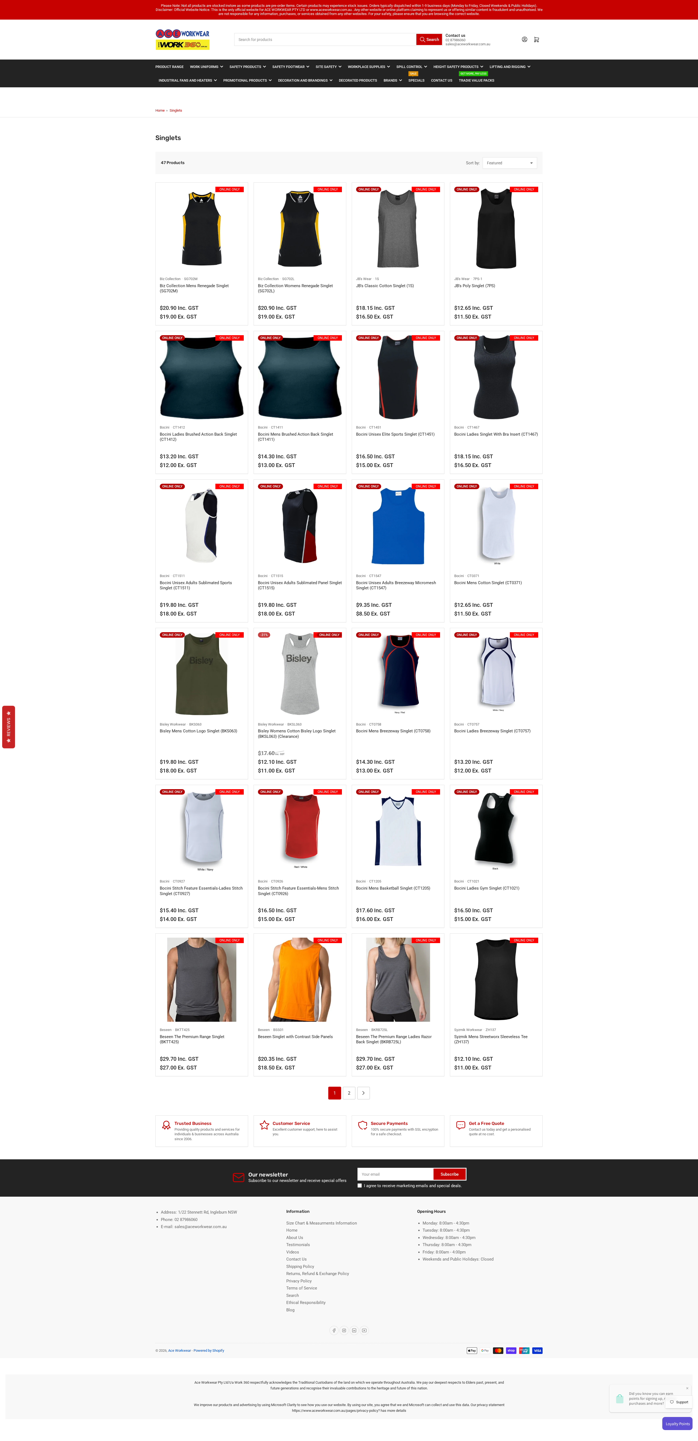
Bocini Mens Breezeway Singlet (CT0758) (393, 731)
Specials (416, 77)
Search (292, 1295)
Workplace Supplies (366, 67)
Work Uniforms (204, 67)
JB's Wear (363, 279)
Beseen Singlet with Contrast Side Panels (295, 1036)
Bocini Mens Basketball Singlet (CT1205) (393, 888)
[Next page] (363, 1093)
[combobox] (338, 39)
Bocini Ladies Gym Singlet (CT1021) (486, 888)
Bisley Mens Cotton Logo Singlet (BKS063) (198, 731)
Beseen (166, 1030)
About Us (294, 1237)
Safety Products (245, 67)
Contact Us (441, 80)
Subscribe (450, 1174)
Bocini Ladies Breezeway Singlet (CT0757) (492, 731)
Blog (290, 1310)
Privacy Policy (299, 1281)
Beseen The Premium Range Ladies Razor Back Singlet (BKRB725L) (394, 1039)
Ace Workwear (179, 1350)
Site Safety (326, 67)
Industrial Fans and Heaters (185, 80)
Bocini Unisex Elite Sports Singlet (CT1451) (395, 434)
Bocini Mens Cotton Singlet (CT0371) (488, 582)
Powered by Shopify (209, 1350)
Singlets (176, 110)
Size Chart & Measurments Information (321, 1223)
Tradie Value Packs (476, 77)
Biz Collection (170, 279)
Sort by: (473, 163)
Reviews (8, 727)
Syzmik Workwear (468, 1030)
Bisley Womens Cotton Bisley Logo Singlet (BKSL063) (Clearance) (297, 734)
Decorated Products (358, 80)
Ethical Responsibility (306, 1302)
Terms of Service (301, 1288)
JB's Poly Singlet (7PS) (474, 285)
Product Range (169, 67)
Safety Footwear (288, 67)
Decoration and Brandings (303, 80)
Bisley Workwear (173, 724)
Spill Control (409, 67)
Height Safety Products (456, 67)
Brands (390, 80)
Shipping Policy (300, 1266)
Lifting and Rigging (508, 67)
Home (160, 110)
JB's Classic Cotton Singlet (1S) (385, 285)
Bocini (164, 427)
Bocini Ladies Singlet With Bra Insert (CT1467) (496, 434)
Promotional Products (245, 80)
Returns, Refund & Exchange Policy (317, 1273)
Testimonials (298, 1244)
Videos (292, 1252)
